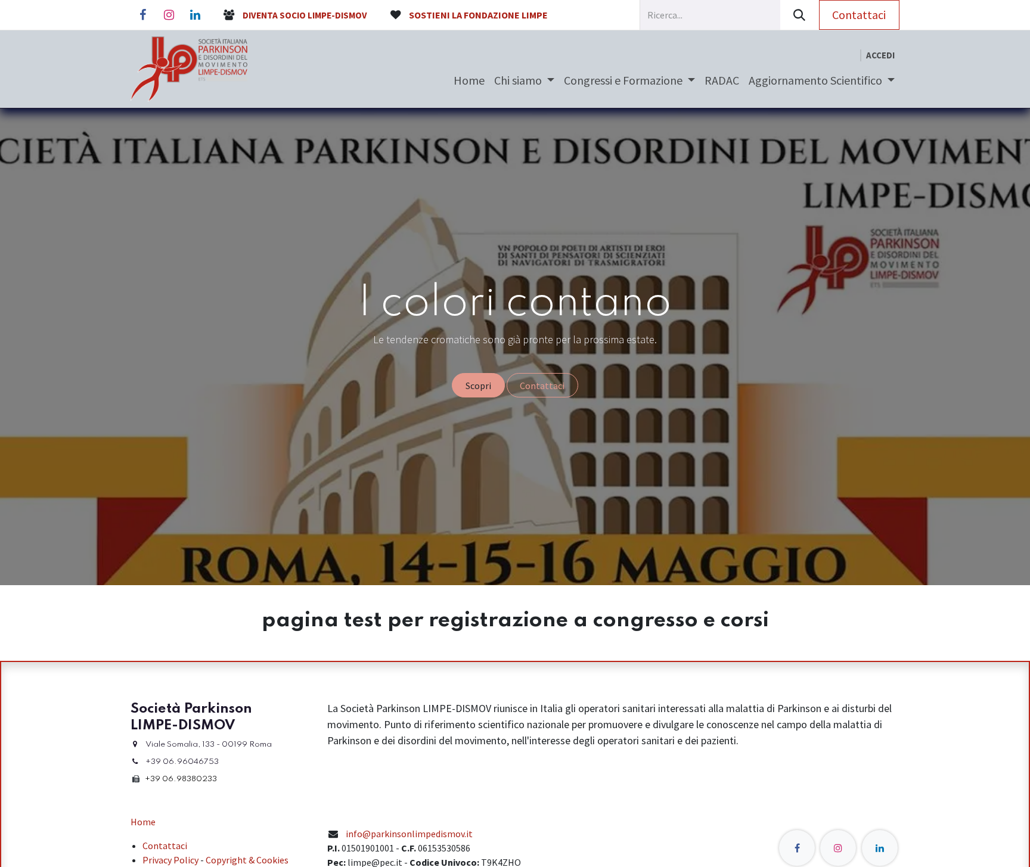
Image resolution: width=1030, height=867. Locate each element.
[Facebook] (142, 15)
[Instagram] (169, 15)
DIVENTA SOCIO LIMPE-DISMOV (305, 15)
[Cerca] (799, 15)
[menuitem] (469, 80)
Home (143, 822)
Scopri (478, 385)
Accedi (880, 55)
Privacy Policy (170, 860)
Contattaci (859, 14)
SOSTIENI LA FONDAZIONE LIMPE (478, 15)
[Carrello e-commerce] (850, 55)
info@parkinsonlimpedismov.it (409, 834)
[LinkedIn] (195, 15)
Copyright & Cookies (247, 860)
